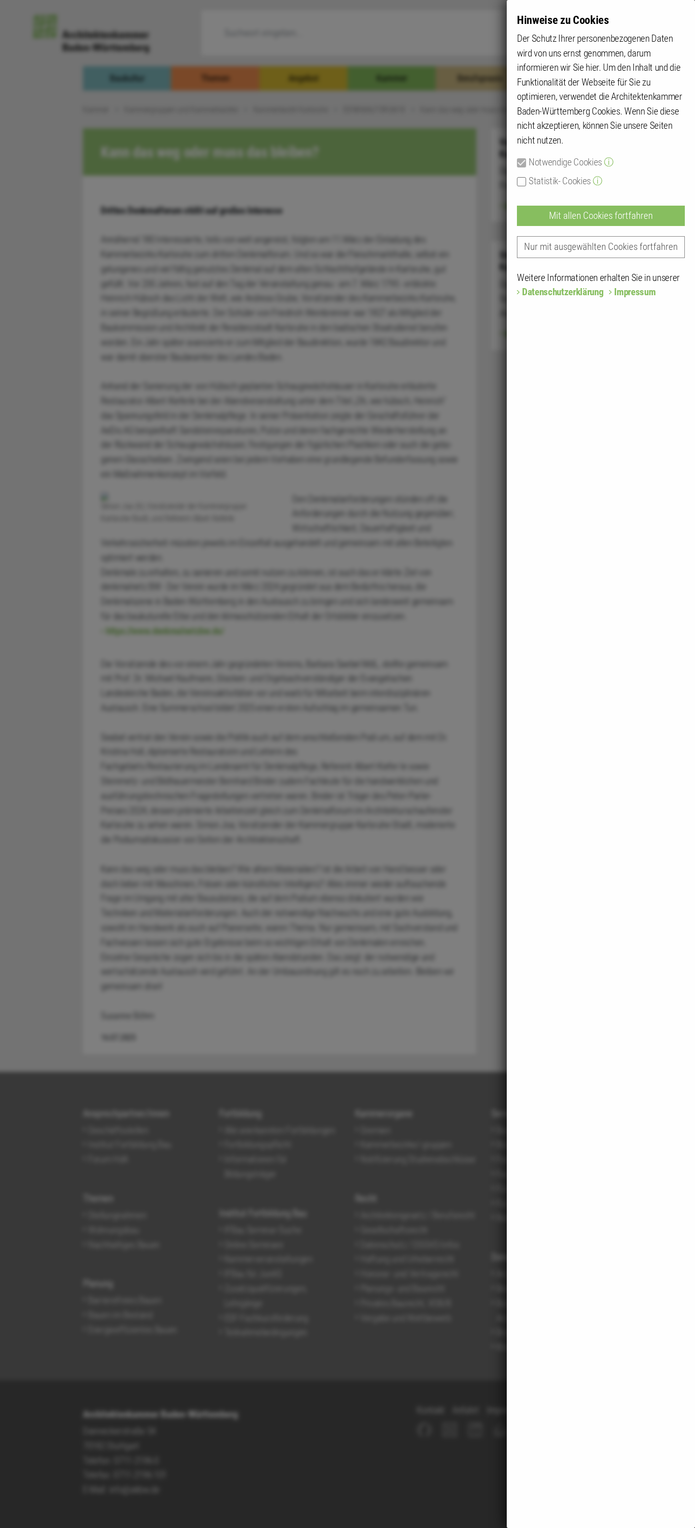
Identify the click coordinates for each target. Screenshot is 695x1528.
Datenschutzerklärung (562, 292)
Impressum (634, 292)
